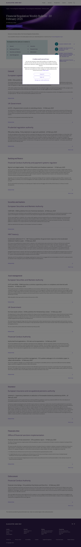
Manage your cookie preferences (42, 80)
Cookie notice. (45, 70)
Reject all (42, 77)
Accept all (42, 74)
